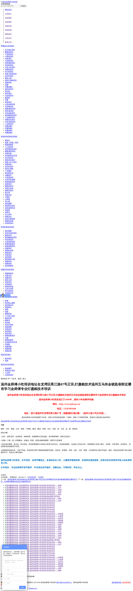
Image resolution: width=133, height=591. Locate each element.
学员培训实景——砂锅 (53, 490)
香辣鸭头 (8, 307)
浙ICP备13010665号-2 (64, 582)
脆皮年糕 (8, 318)
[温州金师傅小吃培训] (9, 2)
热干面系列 (9, 71)
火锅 (6, 338)
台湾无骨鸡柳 (10, 179)
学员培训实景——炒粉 (53, 492)
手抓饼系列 (9, 95)
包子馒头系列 (10, 50)
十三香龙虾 (9, 147)
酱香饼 (7, 98)
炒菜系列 (8, 282)
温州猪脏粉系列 (11, 115)
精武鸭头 (8, 331)
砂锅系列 (8, 248)
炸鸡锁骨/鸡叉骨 (11, 155)
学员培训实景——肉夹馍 (54, 514)
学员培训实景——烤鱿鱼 (54, 520)
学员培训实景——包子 (53, 487)
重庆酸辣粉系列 (11, 237)
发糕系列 (8, 102)
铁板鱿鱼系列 (10, 182)
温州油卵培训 (10, 208)
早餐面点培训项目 (7, 46)
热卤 (6, 311)
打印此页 (31, 477)
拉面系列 (8, 58)
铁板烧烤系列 (10, 246)
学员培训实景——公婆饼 (54, 516)
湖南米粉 (8, 82)
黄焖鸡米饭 (9, 286)
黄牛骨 (7, 192)
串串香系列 (9, 223)
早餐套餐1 (8, 126)
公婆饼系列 (9, 56)
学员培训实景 (50, 503)
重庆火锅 (8, 280)
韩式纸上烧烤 (10, 303)
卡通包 (7, 197)
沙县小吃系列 (10, 67)
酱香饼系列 (9, 186)
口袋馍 (7, 199)
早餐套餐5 (8, 87)
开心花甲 (8, 214)
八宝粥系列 (9, 124)
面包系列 (8, 358)
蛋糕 (6, 361)
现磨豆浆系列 (10, 119)
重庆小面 (8, 78)
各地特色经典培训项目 (9, 136)
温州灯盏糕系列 (11, 80)
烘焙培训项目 (6, 354)
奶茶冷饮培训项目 (7, 364)
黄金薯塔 (8, 368)
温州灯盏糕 (9, 168)
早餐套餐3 (8, 130)
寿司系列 (8, 93)
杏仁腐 (7, 201)
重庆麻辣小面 (10, 259)
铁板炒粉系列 (10, 160)
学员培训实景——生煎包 (54, 518)
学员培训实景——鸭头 (53, 494)
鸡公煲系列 (9, 158)
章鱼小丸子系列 (11, 162)
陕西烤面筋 (9, 145)
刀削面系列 (9, 61)
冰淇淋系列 (9, 375)
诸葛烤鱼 (8, 348)
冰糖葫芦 (8, 175)
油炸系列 (8, 333)
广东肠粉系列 (10, 117)
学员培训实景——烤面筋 (54, 522)
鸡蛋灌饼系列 (10, 63)
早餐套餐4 (8, 132)
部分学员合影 (50, 509)
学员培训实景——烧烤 (53, 485)
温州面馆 (8, 257)
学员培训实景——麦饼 (53, 525)
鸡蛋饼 (7, 210)
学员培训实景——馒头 (53, 498)
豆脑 (6, 85)
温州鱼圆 (8, 203)
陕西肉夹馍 (9, 221)
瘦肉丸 (7, 140)
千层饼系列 (9, 54)
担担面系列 (9, 65)
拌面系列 (8, 255)
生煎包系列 (9, 76)
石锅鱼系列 (9, 293)
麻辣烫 (7, 320)
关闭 (41, 477)
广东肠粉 (8, 171)
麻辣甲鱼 (8, 314)
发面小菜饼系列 (11, 74)
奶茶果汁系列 (10, 370)
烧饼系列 (8, 252)
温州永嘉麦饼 (10, 219)
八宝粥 (7, 373)
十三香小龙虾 (10, 316)
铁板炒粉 (8, 261)
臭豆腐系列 (9, 239)
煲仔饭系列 (9, 291)
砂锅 (6, 301)
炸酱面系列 (9, 69)
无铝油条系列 (10, 113)
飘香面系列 (9, 52)
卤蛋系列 (8, 235)
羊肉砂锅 (8, 284)
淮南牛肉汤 (9, 188)
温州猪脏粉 (9, 266)
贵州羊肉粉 (9, 324)
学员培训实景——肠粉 (53, 527)
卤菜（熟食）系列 (11, 142)
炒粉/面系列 (9, 111)
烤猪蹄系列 (9, 273)
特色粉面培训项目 (7, 227)
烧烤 (6, 309)
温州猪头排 (9, 173)
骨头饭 (7, 91)
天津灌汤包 (9, 106)
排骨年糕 (8, 153)
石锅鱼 (7, 344)
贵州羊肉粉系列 (11, 233)
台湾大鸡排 (9, 288)
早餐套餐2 (8, 128)
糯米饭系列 (9, 89)
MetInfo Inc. (33, 588)
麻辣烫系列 (9, 190)
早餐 (6, 100)
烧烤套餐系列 (10, 335)
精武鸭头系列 (10, 206)
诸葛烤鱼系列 (10, 244)
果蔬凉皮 (8, 195)
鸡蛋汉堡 (8, 275)
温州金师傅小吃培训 (52, 496)
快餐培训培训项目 (7, 269)
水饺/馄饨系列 (10, 122)
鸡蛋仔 (7, 212)
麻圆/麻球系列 (10, 109)
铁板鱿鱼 (8, 346)
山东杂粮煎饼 (10, 104)
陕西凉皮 (8, 216)
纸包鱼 (7, 322)
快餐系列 (8, 278)
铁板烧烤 (8, 327)
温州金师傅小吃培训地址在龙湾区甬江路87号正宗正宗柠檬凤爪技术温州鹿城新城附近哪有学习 (42, 479)
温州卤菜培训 (117, 582)
